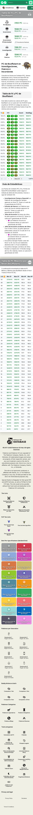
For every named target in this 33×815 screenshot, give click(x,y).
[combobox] (16, 3)
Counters (22, 8)
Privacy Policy (8, 798)
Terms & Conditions (9, 806)
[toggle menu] (26, 2)
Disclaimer (24, 798)
